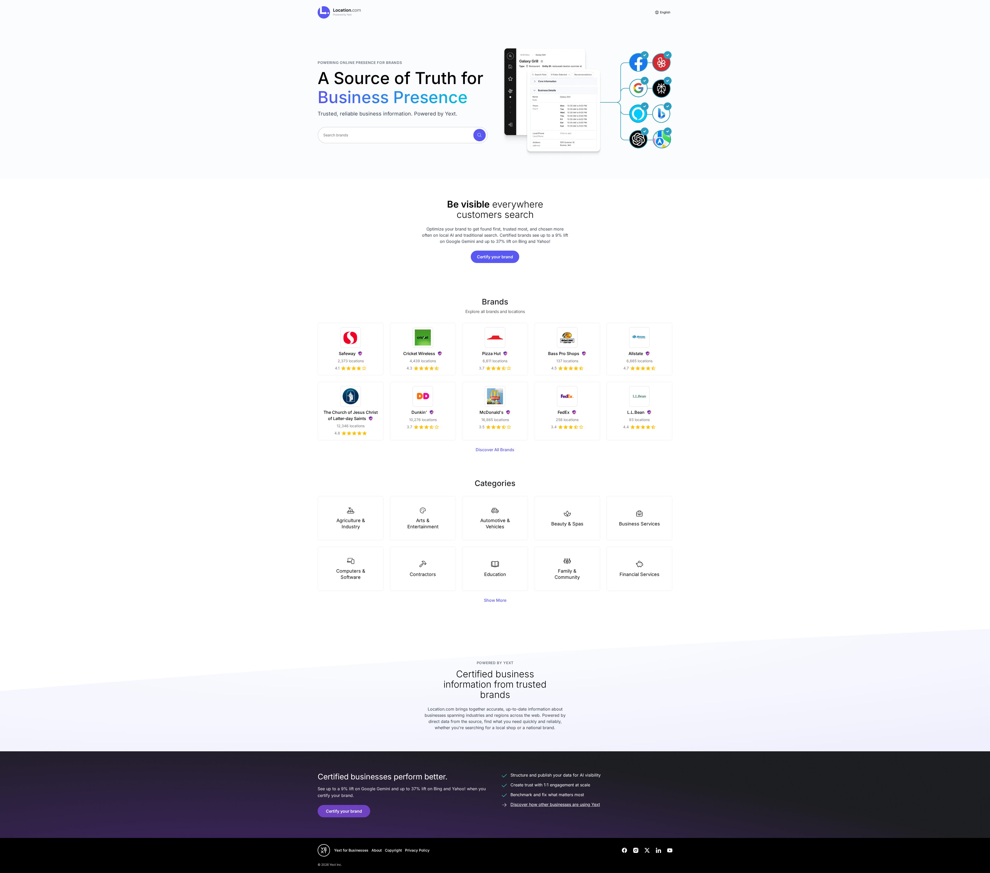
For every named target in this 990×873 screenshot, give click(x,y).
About (377, 850)
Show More (495, 600)
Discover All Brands (495, 449)
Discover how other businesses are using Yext (555, 804)
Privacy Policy (417, 850)
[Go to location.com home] (339, 12)
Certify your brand (495, 256)
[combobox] (403, 135)
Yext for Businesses (351, 850)
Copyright (393, 850)
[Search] (479, 135)
